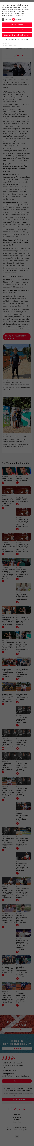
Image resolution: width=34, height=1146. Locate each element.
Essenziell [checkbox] (8, 19)
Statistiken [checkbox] (18, 19)
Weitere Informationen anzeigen (16, 39)
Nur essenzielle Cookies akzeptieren (17, 35)
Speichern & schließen (17, 30)
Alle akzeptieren (17, 25)
